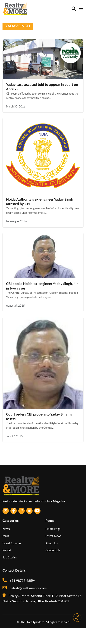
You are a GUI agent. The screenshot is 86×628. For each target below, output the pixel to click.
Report (7, 550)
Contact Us (53, 550)
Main (6, 536)
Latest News (53, 536)
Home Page (53, 529)
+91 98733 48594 (22, 580)
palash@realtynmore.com (28, 588)
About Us (52, 543)
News (6, 529)
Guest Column (12, 543)
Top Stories (10, 557)
